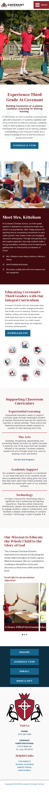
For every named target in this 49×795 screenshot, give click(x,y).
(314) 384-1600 (24, 734)
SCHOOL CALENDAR (25, 764)
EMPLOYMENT (24, 770)
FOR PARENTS (24, 761)
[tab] (22, 634)
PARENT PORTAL (24, 767)
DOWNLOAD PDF (18, 333)
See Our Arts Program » (24, 460)
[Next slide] (44, 607)
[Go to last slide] (5, 607)
